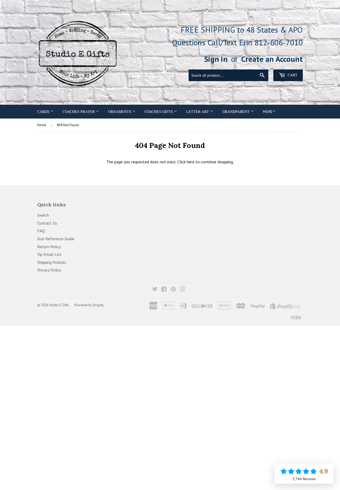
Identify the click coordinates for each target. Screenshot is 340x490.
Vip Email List (49, 254)
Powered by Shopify (89, 305)
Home (41, 125)
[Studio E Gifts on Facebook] (164, 289)
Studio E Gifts (59, 305)
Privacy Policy (49, 270)
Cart (292, 74)
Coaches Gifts (159, 111)
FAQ (41, 230)
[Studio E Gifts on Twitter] (155, 289)
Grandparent (236, 111)
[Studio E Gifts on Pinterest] (173, 289)
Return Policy (49, 246)
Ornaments (120, 111)
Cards (43, 111)
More (268, 111)
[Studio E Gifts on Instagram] (182, 289)
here (190, 161)
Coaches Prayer (79, 111)
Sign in (216, 59)
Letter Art (198, 111)
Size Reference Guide (55, 238)
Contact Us (47, 223)
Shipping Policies (51, 262)
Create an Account (272, 59)
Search (43, 215)
